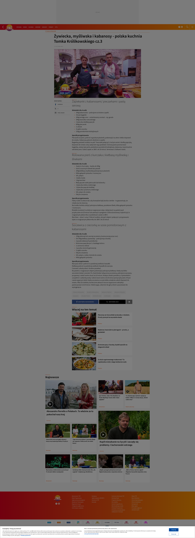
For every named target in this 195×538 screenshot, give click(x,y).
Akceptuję (173, 529)
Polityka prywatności (26, 535)
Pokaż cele (173, 534)
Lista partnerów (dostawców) (91, 534)
